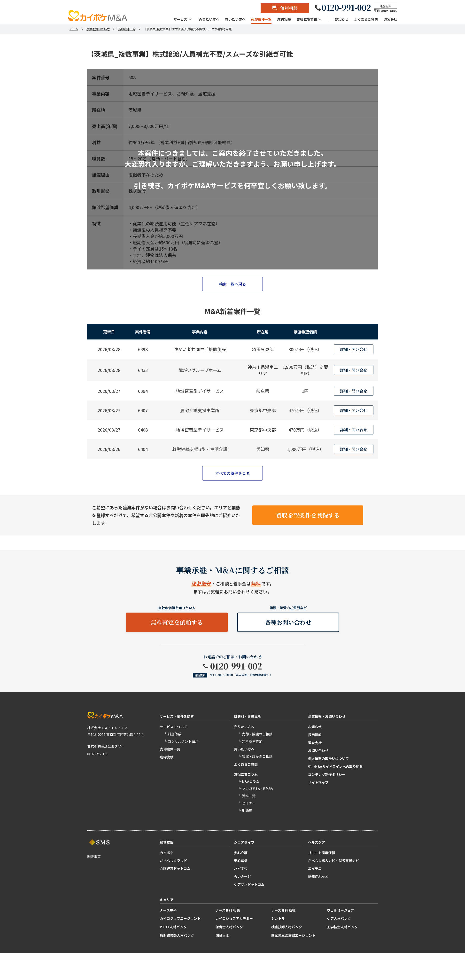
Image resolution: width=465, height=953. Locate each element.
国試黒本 (222, 935)
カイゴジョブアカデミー (234, 918)
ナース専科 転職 (228, 910)
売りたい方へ (244, 726)
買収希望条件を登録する (308, 515)
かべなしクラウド (173, 860)
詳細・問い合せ (353, 349)
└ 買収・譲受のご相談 (255, 756)
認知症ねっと (318, 876)
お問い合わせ (318, 750)
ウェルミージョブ (340, 910)
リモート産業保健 (321, 852)
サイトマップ (318, 782)
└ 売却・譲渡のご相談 (255, 734)
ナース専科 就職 (283, 910)
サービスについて (173, 726)
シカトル (278, 918)
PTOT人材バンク (173, 926)
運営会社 (315, 742)
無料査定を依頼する (177, 622)
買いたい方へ (244, 749)
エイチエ (315, 868)
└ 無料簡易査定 (250, 741)
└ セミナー (247, 803)
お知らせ (315, 726)
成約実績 (166, 757)
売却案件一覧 (170, 749)
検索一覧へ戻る (232, 284)
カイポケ (166, 852)
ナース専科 (168, 910)
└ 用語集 (245, 810)
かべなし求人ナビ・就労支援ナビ (333, 860)
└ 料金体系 (172, 734)
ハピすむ (241, 868)
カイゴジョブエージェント (180, 918)
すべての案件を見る (232, 473)
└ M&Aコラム (248, 781)
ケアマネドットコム (249, 884)
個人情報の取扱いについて (328, 758)
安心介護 (241, 852)
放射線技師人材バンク (177, 935)
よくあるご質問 (246, 764)
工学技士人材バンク (342, 926)
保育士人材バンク (229, 926)
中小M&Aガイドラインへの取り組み (335, 766)
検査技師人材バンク (286, 926)
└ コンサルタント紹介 (181, 741)
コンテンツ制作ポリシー (326, 774)
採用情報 (315, 734)
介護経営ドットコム (175, 868)
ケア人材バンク (339, 918)
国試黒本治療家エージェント (293, 935)
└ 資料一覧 (247, 795)
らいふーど (242, 876)
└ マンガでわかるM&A (255, 788)
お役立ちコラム (246, 774)
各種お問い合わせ (288, 622)
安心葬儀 (241, 860)
